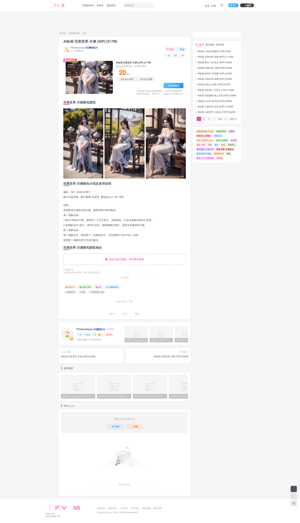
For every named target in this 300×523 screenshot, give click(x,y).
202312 (71, 287)
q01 (99, 287)
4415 (88, 334)
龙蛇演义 (218, 135)
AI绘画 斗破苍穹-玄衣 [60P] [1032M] (215, 106)
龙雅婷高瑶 (221, 131)
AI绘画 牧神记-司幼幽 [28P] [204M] (215, 73)
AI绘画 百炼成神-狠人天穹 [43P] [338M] (217, 95)
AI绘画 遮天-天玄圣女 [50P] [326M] (215, 62)
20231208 (86, 287)
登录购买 (174, 85)
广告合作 (124, 508)
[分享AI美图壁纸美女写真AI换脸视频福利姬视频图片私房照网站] (68, 507)
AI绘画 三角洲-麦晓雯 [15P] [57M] (214, 51)
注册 (213, 5)
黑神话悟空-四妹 (203, 153)
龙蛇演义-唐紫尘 (203, 135)
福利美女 (111, 5)
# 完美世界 (70, 292)
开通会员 (248, 5)
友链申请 (101, 508)
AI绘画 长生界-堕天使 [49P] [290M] (215, 101)
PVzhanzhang (78, 47)
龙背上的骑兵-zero (204, 140)
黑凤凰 (219, 158)
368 (220, 119)
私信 (182, 49)
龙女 (217, 144)
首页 (63, 33)
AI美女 (100, 5)
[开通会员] (294, 489)
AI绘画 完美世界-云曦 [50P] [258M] (215, 67)
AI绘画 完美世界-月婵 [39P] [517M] (90, 41)
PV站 (115, 512)
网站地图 (146, 508)
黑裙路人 (232, 144)
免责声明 (112, 508)
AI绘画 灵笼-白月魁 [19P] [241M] (214, 84)
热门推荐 (199, 44)
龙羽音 (233, 140)
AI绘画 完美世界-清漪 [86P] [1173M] (215, 56)
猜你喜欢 (220, 44)
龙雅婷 (232, 131)
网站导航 (158, 508)
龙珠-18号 (200, 144)
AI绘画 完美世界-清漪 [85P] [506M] (215, 78)
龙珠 (210, 144)
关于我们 (135, 508)
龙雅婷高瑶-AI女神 (204, 131)
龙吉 (223, 144)
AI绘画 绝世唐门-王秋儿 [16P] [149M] (216, 89)
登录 (207, 5)
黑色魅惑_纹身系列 (205, 149)
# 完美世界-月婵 (97, 292)
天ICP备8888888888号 (128, 512)
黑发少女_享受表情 (205, 158)
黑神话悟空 (219, 153)
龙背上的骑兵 (222, 140)
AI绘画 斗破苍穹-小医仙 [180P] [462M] (216, 111)
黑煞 (229, 153)
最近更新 (209, 44)
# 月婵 (82, 292)
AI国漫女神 (88, 5)
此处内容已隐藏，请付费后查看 (126, 259)
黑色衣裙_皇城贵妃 (225, 149)
